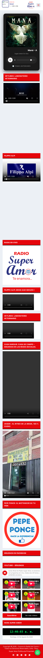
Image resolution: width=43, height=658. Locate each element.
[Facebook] (13, 655)
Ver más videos (31, 615)
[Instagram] (21, 655)
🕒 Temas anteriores (21, 66)
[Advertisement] (21, 128)
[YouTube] (26, 655)
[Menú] (38, 5)
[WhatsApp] (30, 655)
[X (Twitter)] (18, 655)
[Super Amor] (31, 5)
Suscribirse (11, 615)
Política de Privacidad (26, 651)
